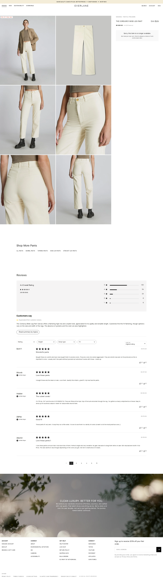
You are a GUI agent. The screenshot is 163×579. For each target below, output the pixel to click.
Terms (135, 557)
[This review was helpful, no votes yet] (140, 362)
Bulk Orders (64, 556)
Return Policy (64, 550)
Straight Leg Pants (70, 251)
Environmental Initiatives (40, 547)
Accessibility (35, 556)
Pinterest (91, 553)
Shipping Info (64, 553)
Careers (33, 553)
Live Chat (63, 547)
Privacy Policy (126, 557)
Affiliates (91, 556)
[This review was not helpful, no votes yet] (144, 362)
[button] (159, 6)
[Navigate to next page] (97, 463)
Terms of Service (18, 576)
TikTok (90, 547)
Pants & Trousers (129, 17)
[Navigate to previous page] (66, 463)
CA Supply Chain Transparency (49, 576)
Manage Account (8, 544)
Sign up (4, 547)
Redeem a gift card (8, 550)
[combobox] (26, 343)
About (33, 544)
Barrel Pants (30, 251)
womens (119, 17)
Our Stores (92, 559)
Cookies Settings (31, 576)
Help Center (64, 544)
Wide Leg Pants (55, 251)
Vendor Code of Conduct (69, 576)
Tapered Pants (43, 251)
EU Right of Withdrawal (68, 559)
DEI (32, 550)
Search (144, 6)
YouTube (91, 550)
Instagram (92, 544)
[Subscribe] (158, 549)
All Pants (20, 251)
